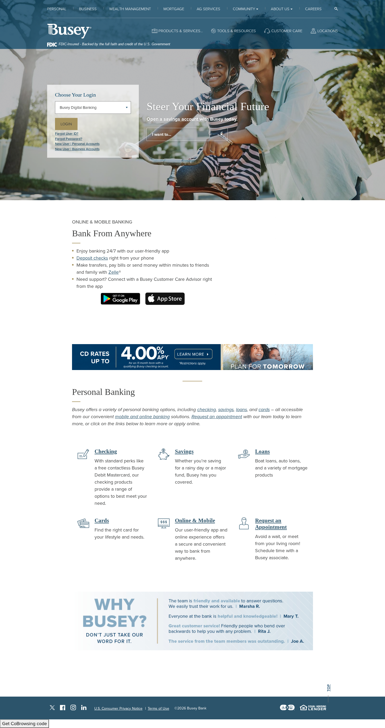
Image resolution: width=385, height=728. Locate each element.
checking (206, 409)
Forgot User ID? (66, 134)
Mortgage (173, 9)
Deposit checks (92, 258)
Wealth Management (130, 9)
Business (88, 9)
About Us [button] (280, 9)
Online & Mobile (195, 520)
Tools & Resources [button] (236, 31)
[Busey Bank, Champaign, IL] (69, 31)
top (328, 688)
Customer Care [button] (286, 31)
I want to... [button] (161, 134)
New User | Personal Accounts (77, 144)
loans (241, 409)
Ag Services (208, 9)
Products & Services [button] (179, 31)
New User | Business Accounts (77, 149)
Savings (184, 451)
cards (264, 409)
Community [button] (244, 9)
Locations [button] (327, 31)
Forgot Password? (68, 139)
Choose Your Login (75, 94)
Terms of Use (158, 708)
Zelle (113, 272)
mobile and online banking (142, 416)
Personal (57, 9)
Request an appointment (216, 416)
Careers (313, 9)
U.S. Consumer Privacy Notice (118, 708)
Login (69, 123)
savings (226, 409)
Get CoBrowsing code (24, 723)
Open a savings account (173, 119)
